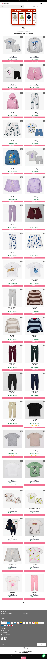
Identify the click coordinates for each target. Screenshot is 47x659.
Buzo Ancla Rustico (34, 335)
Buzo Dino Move (12, 167)
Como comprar (3, 618)
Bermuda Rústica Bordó (34, 223)
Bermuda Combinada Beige (12, 564)
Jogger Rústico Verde (35, 363)
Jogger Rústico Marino (35, 391)
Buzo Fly (34, 195)
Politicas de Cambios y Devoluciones (6, 613)
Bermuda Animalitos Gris (12, 139)
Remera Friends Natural (34, 536)
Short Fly (12, 195)
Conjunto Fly (34, 167)
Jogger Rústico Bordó (12, 363)
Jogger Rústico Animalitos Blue (12, 251)
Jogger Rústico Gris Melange (12, 307)
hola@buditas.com (5, 632)
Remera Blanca (12, 478)
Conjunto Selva (12, 536)
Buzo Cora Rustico (34, 307)
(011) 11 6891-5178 (6, 630)
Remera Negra (35, 419)
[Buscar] (22, 6)
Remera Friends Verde (35, 478)
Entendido (23, 657)
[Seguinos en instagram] (2, 639)
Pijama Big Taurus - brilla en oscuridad (34, 508)
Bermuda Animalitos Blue (34, 251)
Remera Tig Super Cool (12, 279)
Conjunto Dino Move (34, 139)
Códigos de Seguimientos (5, 615)
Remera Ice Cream (12, 592)
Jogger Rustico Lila (12, 223)
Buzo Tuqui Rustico (12, 335)
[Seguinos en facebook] (5, 639)
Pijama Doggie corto (12, 508)
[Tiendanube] (23, 648)
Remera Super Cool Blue (34, 279)
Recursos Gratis (26, 613)
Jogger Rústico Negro (12, 391)
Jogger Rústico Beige (12, 419)
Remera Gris (12, 449)
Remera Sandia (35, 564)
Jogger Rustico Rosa (34, 592)
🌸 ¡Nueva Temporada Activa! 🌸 (23, 0)
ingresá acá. (30, 651)
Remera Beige (34, 449)
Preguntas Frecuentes (27, 615)
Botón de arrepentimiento (23, 652)
